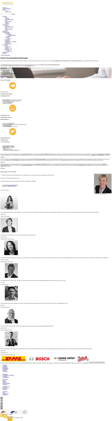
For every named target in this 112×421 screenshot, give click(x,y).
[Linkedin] (1, 403)
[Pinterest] (1, 409)
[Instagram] (1, 406)
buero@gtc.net (13, 185)
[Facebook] (1, 398)
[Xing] (1, 401)
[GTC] (7, 5)
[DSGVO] (14, 413)
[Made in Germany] (4, 413)
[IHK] (24, 413)
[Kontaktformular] (14, 416)
